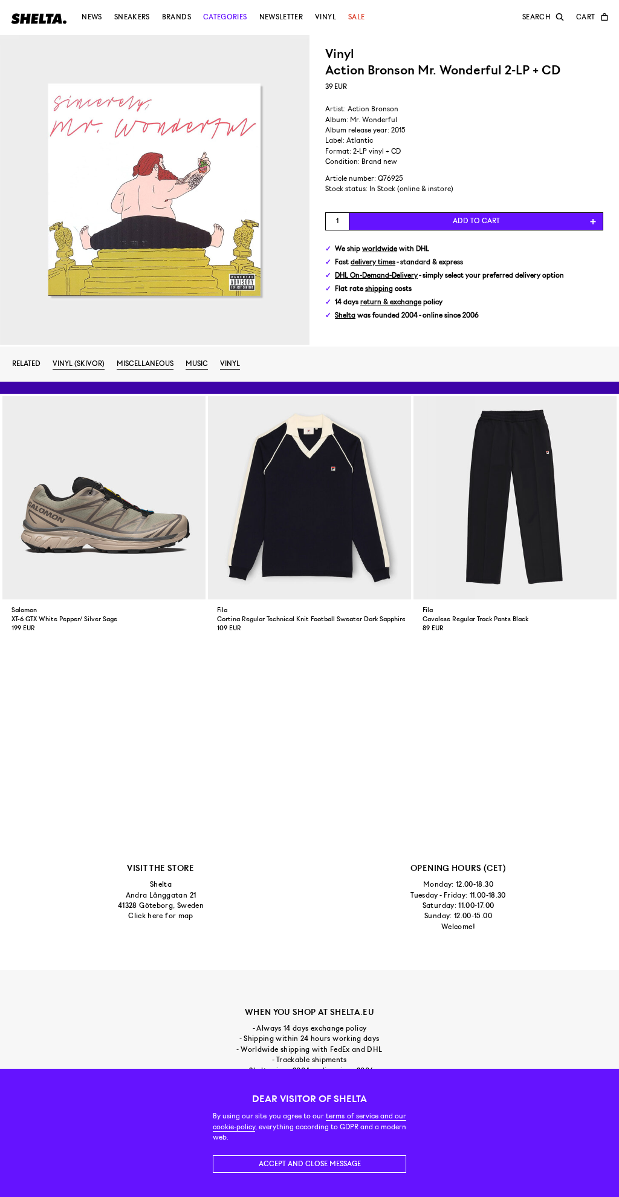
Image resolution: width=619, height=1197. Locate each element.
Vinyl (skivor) (79, 363)
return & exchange (390, 302)
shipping (379, 289)
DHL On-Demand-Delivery (376, 275)
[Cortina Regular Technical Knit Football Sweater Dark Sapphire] (309, 497)
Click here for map (160, 916)
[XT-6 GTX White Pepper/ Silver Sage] (104, 497)
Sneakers (132, 17)
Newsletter (281, 17)
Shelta (345, 315)
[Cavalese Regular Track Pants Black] (515, 497)
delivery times (373, 262)
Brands (176, 17)
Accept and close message (310, 1163)
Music (197, 363)
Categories (225, 17)
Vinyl (325, 17)
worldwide (379, 249)
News (92, 17)
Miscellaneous (145, 363)
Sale (356, 17)
